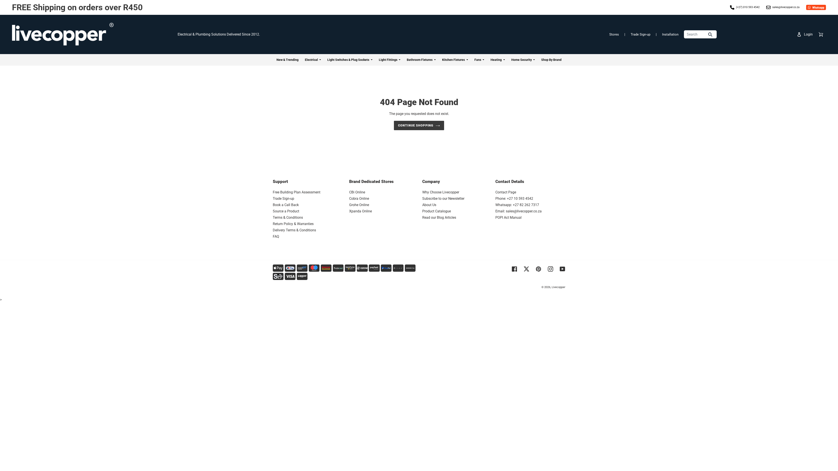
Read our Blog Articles (439, 217)
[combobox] (700, 34)
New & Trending (287, 59)
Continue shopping (415, 125)
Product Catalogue (436, 211)
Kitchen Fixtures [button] (453, 59)
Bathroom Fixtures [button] (420, 59)
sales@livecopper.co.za (786, 7)
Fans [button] (478, 59)
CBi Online (357, 192)
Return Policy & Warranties (293, 224)
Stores (614, 34)
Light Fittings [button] (388, 59)
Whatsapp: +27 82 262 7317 (517, 205)
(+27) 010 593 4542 (747, 7)
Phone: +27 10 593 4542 (514, 198)
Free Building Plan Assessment (296, 192)
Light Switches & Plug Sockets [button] (348, 59)
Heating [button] (496, 59)
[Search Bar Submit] (710, 34)
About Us (429, 205)
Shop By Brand (551, 59)
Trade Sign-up (640, 34)
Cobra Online (359, 198)
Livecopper (558, 287)
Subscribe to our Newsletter (443, 198)
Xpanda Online (360, 211)
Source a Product (286, 211)
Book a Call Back (286, 205)
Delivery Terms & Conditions (294, 230)
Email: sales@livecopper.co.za (518, 211)
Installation (670, 34)
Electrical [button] (312, 59)
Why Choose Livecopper (440, 192)
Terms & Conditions (288, 217)
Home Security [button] (521, 59)
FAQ (276, 236)
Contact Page (505, 192)
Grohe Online (359, 205)
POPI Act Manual (508, 217)
